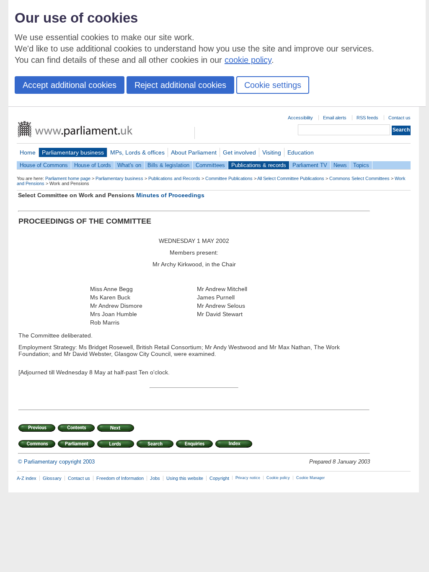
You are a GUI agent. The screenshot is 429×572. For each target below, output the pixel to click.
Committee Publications (229, 178)
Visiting (271, 152)
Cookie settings (272, 85)
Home (28, 152)
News (340, 165)
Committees (210, 165)
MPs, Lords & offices (137, 152)
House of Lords (92, 165)
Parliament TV (309, 165)
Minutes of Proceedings (170, 195)
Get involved (239, 152)
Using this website (184, 478)
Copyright (219, 478)
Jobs (155, 478)
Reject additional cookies (180, 85)
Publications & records (258, 165)
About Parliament (194, 152)
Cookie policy (278, 478)
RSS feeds (367, 117)
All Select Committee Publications (290, 178)
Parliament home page (67, 178)
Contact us (399, 117)
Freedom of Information (120, 478)
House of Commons (44, 165)
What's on (129, 165)
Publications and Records (174, 178)
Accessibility (300, 117)
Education (300, 152)
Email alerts (334, 117)
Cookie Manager (310, 478)
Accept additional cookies (69, 85)
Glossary (52, 478)
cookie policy (248, 59)
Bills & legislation (168, 165)
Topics (361, 165)
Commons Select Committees (359, 178)
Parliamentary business (73, 152)
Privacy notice (247, 478)
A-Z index (26, 478)
